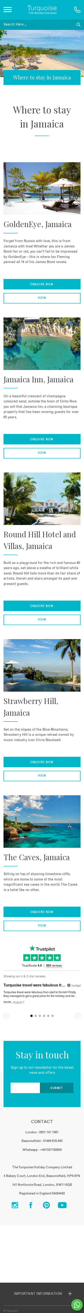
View (42, 298)
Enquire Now (42, 284)
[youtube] (66, 1206)
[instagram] (18, 1206)
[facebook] (34, 1206)
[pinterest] (50, 1206)
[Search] (78, 24)
